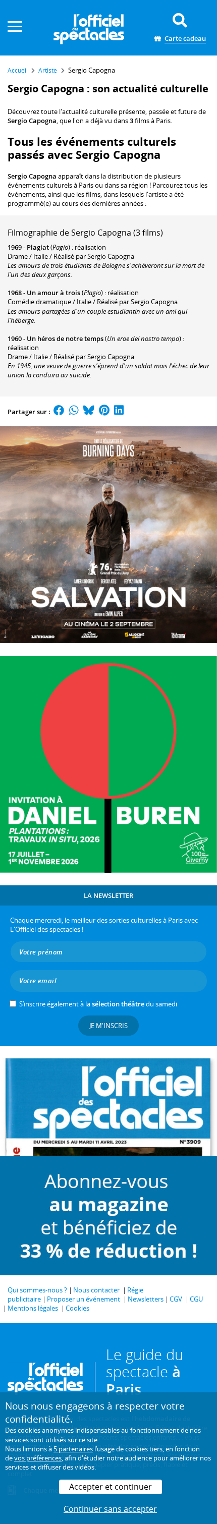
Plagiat (38, 247)
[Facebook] (59, 411)
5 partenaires (73, 1448)
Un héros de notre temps (65, 338)
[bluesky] (89, 411)
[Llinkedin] (119, 411)
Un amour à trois (53, 292)
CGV (176, 1299)
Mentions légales (33, 1308)
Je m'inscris (108, 1025)
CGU (196, 1299)
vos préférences (38, 1457)
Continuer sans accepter (110, 1508)
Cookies (77, 1308)
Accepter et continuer (110, 1486)
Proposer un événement (83, 1299)
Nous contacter (96, 1289)
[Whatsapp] (74, 411)
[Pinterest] (104, 411)
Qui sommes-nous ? (37, 1289)
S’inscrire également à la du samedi (98, 1003)
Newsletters (146, 1299)
